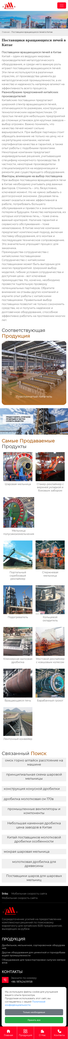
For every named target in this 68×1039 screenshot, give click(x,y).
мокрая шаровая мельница (26, 851)
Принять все (34, 1020)
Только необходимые (34, 1012)
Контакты (59, 1032)
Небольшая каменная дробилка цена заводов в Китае (34, 825)
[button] (60, 372)
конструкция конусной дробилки (32, 789)
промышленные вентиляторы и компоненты (34, 811)
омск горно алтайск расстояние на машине (34, 762)
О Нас (42, 1032)
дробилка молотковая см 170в (29, 799)
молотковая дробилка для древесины (34, 864)
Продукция (25, 1032)
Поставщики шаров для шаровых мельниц (34, 878)
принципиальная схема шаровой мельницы (34, 776)
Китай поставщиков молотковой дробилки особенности (34, 839)
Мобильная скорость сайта (29, 893)
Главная (6, 32)
